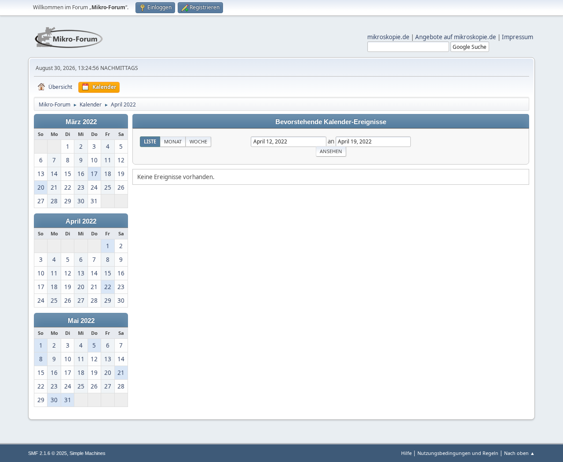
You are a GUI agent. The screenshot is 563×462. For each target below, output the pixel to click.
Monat (173, 141)
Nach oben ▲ (519, 453)
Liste (150, 141)
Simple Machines (87, 453)
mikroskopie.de (388, 37)
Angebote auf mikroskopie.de (455, 37)
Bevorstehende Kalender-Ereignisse (330, 121)
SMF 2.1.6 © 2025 (47, 453)
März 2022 (81, 121)
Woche (198, 141)
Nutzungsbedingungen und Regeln (457, 453)
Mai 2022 (81, 320)
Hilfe (406, 453)
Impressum (517, 37)
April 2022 (81, 221)
